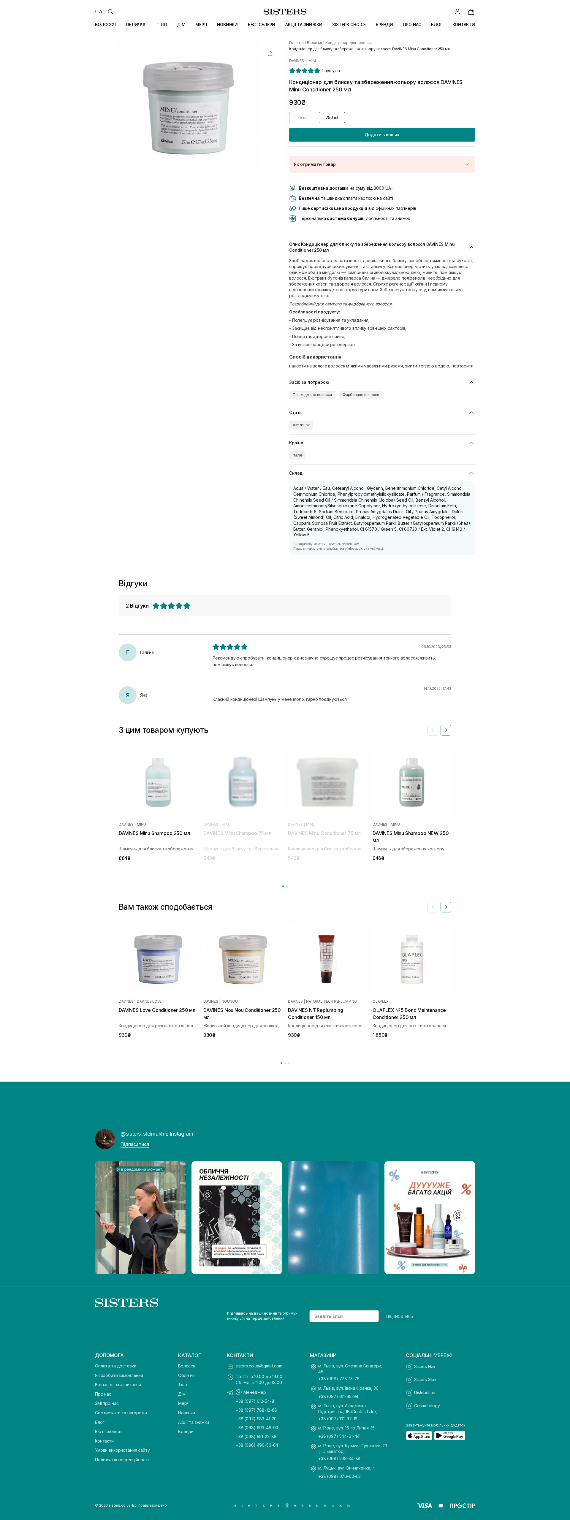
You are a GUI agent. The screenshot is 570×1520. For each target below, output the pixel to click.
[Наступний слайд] (446, 730)
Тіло (182, 1384)
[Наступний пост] (465, 1218)
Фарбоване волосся (361, 394)
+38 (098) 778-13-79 (339, 1378)
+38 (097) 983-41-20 (256, 1418)
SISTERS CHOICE (349, 24)
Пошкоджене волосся (312, 394)
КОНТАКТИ (463, 24)
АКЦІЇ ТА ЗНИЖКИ (303, 24)
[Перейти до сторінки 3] (289, 1063)
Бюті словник (108, 1431)
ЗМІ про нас (106, 1403)
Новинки (186, 1412)
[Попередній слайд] (433, 730)
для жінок (301, 425)
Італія (297, 455)
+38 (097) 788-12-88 (256, 1410)
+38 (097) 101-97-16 (337, 1418)
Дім (182, 1394)
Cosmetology (427, 1405)
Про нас (103, 1394)
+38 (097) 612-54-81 (256, 1401)
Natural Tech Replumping (331, 1001)
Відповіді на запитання (118, 1384)
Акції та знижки (193, 1422)
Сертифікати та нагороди (121, 1412)
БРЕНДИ (384, 24)
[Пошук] (110, 11)
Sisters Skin (425, 1379)
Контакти (104, 1440)
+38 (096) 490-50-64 (257, 1445)
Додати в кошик (382, 134)
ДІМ (181, 24)
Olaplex (380, 1001)
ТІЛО (161, 24)
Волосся (186, 1365)
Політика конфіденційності (122, 1459)
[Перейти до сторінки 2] (287, 886)
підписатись (399, 1316)
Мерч (183, 1403)
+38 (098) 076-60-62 (339, 1476)
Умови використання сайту (122, 1450)
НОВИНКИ (227, 24)
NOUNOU (229, 1001)
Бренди (186, 1431)
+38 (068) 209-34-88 (339, 1458)
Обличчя (187, 1375)
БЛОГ (436, 24)
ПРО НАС (412, 24)
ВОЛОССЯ (105, 24)
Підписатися (135, 1144)
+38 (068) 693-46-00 (257, 1427)
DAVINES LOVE (149, 1001)
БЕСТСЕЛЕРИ (262, 24)
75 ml (302, 117)
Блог (99, 1422)
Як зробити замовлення (119, 1375)
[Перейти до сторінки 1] (283, 886)
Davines (296, 61)
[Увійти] (457, 11)
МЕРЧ (201, 24)
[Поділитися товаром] (270, 53)
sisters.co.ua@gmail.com (259, 1365)
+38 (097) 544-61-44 (339, 1436)
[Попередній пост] (105, 1218)
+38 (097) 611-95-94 (338, 1396)
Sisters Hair (425, 1366)
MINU (313, 61)
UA (98, 12)
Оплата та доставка (115, 1365)
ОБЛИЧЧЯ (136, 24)
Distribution (424, 1392)
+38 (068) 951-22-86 (256, 1436)
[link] (471, 11)
